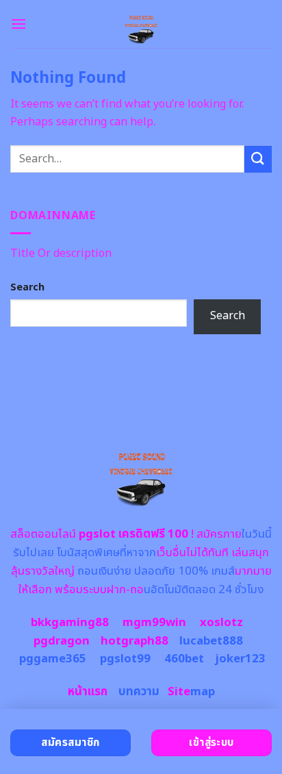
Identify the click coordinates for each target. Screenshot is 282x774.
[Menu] (18, 23)
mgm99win (154, 623)
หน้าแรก (87, 692)
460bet (184, 659)
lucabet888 (211, 641)
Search (27, 287)
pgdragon (62, 641)
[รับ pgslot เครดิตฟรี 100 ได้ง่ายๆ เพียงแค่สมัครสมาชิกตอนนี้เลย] (141, 24)
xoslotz (221, 623)
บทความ (138, 692)
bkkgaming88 (70, 623)
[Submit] (258, 159)
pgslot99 (125, 659)
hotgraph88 (134, 641)
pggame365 (52, 659)
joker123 (240, 659)
